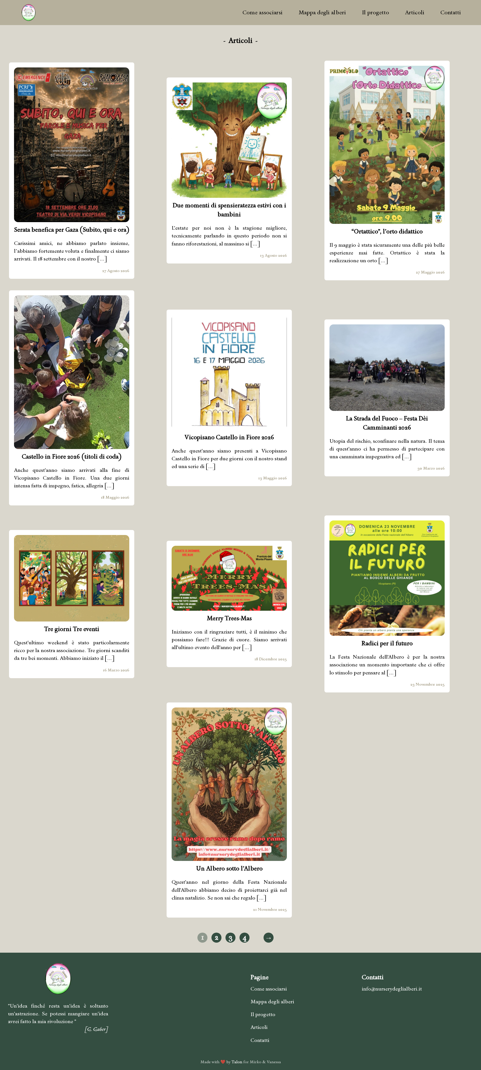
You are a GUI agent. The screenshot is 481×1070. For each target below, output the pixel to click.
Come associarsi (263, 12)
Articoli (414, 12)
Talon (236, 1061)
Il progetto (375, 12)
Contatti (450, 12)
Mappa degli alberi (322, 12)
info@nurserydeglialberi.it (392, 989)
